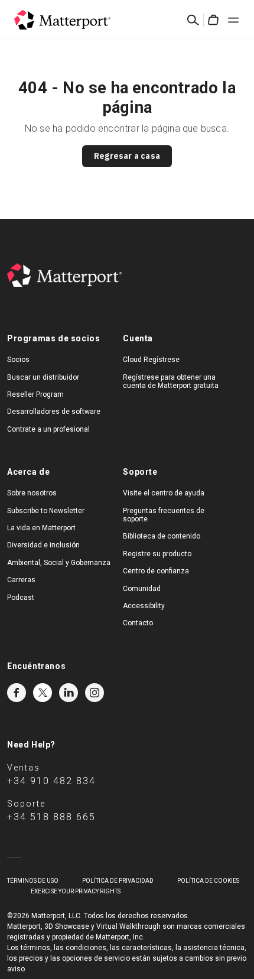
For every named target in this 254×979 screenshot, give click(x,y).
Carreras (21, 580)
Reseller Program (35, 394)
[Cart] (213, 20)
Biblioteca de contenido (161, 536)
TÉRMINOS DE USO (32, 880)
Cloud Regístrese (151, 359)
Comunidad (142, 589)
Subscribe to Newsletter (45, 511)
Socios (18, 359)
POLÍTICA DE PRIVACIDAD (118, 880)
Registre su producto (157, 554)
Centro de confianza (156, 571)
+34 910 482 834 (51, 781)
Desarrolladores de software (53, 411)
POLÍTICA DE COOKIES (208, 880)
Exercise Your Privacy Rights (76, 891)
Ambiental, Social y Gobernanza (58, 563)
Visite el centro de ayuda (163, 493)
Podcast (20, 597)
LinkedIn (68, 692)
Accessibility (144, 606)
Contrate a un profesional (48, 429)
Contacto (138, 623)
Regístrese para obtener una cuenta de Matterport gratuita (171, 381)
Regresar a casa (127, 156)
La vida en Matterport (41, 528)
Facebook (16, 692)
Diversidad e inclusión (43, 545)
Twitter (42, 692)
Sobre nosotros (32, 493)
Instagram (94, 692)
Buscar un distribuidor (43, 377)
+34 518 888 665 (51, 817)
